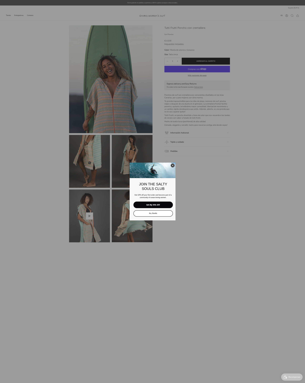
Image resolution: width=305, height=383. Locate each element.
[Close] (172, 165)
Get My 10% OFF (153, 205)
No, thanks (153, 213)
